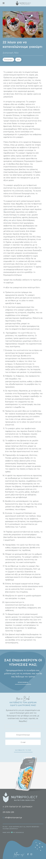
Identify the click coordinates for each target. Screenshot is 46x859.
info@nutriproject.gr (13, 817)
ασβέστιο (23, 147)
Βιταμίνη (22, 237)
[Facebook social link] (28, 854)
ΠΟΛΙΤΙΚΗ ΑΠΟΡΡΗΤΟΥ (10, 828)
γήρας (22, 598)
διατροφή (7, 107)
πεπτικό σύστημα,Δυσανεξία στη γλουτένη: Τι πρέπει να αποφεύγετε (22, 266)
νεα (18, 59)
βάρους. (18, 486)
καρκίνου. (32, 463)
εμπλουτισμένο (10, 147)
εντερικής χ (22, 312)
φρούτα (22, 338)
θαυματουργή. (32, 83)
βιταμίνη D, (34, 147)
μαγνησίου (7, 228)
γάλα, (13, 156)
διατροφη (8, 59)
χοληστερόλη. (30, 562)
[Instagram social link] (31, 854)
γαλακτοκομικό (27, 201)
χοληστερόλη (11, 560)
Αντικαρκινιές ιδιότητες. (27, 455)
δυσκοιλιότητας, (28, 358)
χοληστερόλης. (15, 557)
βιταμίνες (24, 234)
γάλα (24, 326)
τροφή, (14, 80)
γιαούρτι (10, 72)
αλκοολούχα (33, 586)
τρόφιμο (25, 292)
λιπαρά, (38, 145)
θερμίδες (19, 204)
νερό (32, 209)
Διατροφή (8, 52)
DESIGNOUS (20, 832)
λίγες (13, 204)
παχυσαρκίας (27, 484)
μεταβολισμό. (21, 497)
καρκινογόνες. (30, 437)
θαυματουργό (14, 614)
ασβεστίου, (25, 634)
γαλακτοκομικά (10, 75)
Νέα (16, 52)
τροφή (6, 121)
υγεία (9, 88)
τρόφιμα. (31, 414)
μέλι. (29, 196)
